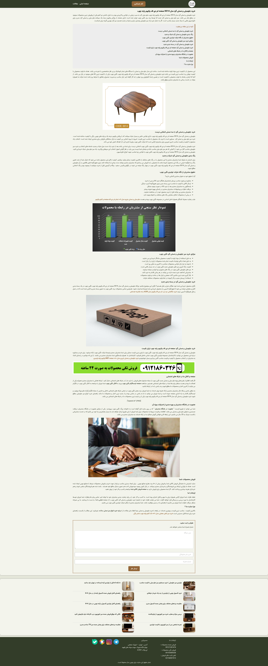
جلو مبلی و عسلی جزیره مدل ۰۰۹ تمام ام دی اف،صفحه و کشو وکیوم (117, 199)
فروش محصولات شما (186, 57)
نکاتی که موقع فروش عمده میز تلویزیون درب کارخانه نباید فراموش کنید (97, 614)
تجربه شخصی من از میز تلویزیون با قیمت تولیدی (166, 624)
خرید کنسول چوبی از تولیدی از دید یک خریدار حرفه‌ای (164, 593)
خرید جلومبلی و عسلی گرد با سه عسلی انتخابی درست (175, 31)
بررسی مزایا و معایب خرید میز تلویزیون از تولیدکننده (165, 614)
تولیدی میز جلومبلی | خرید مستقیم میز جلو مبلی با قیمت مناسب (160, 583)
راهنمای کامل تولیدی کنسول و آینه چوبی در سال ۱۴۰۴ (102, 603)
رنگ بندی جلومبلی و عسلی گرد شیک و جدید (178, 34)
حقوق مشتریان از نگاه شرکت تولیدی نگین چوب (177, 37)
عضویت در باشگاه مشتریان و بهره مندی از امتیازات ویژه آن (174, 54)
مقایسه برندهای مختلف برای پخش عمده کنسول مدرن (164, 603)
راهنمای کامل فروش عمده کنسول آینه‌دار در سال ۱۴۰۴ (102, 593)
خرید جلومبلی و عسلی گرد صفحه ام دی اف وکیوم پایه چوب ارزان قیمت (169, 47)
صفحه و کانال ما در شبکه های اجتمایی (180, 51)
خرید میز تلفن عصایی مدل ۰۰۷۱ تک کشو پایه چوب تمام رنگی (153, 513)
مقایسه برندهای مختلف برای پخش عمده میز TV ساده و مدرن (100, 624)
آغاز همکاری (138, 3)
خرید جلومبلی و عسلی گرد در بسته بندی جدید (178, 44)
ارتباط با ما (189, 61)
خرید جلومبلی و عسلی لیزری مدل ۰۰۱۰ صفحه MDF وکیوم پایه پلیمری (116, 358)
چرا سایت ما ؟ (188, 64)
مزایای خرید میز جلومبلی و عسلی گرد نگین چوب (177, 41)
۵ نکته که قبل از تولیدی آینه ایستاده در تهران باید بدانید (102, 583)
